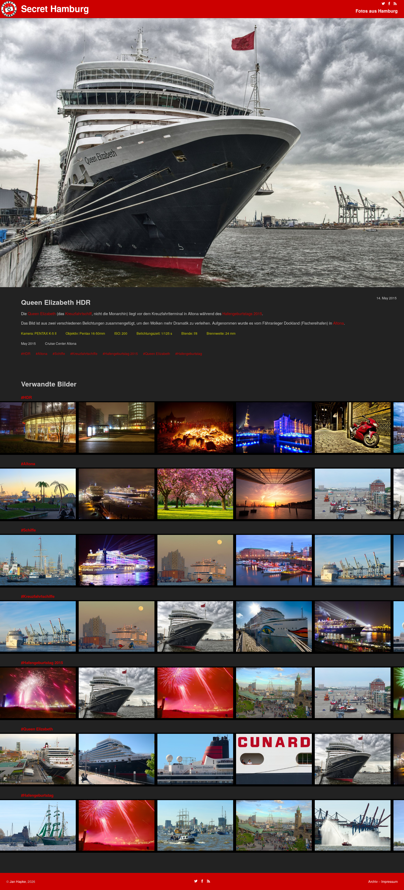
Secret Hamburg (55, 8)
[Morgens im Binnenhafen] (274, 560)
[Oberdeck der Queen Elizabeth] (195, 759)
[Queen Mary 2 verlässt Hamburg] (353, 627)
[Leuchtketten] (195, 693)
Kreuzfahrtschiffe (84, 353)
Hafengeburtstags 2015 (242, 313)
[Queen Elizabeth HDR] (195, 627)
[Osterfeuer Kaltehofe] (195, 428)
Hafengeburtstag (189, 353)
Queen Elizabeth (42, 313)
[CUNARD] (274, 759)
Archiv (373, 881)
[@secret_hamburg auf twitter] (383, 3)
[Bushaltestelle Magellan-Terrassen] (116, 428)
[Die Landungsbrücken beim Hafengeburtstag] (274, 693)
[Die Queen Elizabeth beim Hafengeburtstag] (38, 759)
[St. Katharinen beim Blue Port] (274, 428)
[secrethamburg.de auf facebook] (389, 3)
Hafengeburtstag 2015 (121, 353)
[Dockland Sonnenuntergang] (274, 494)
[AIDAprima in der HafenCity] (274, 627)
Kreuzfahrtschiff (78, 313)
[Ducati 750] (353, 428)
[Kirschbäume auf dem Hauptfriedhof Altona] (195, 494)
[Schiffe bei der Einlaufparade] (195, 826)
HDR (27, 353)
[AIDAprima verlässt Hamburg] (195, 560)
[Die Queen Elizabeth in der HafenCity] (116, 759)
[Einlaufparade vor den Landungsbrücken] (38, 560)
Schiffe (59, 353)
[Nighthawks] (38, 428)
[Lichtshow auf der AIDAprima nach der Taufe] (116, 560)
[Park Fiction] (38, 494)
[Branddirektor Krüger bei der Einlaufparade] (353, 826)
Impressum (389, 881)
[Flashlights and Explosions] (38, 693)
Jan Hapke (18, 881)
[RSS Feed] (395, 3)
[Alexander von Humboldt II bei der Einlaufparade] (38, 826)
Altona (338, 323)
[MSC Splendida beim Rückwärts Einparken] (353, 560)
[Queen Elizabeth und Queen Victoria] (116, 494)
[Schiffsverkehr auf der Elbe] (353, 494)
